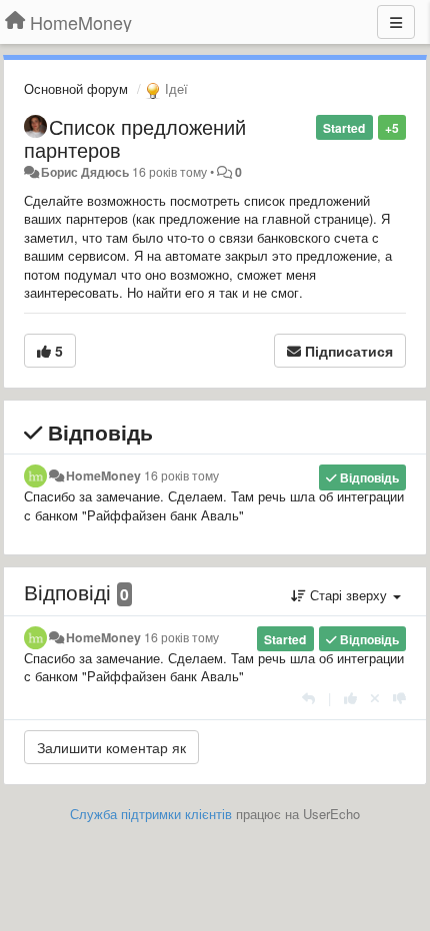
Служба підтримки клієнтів (151, 813)
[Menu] (396, 22)
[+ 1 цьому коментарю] (350, 697)
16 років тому (181, 475)
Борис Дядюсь (85, 172)
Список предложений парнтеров (135, 138)
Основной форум (76, 88)
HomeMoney (103, 475)
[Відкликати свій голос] (375, 697)
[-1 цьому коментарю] (399, 697)
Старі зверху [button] (348, 594)
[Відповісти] (308, 697)
